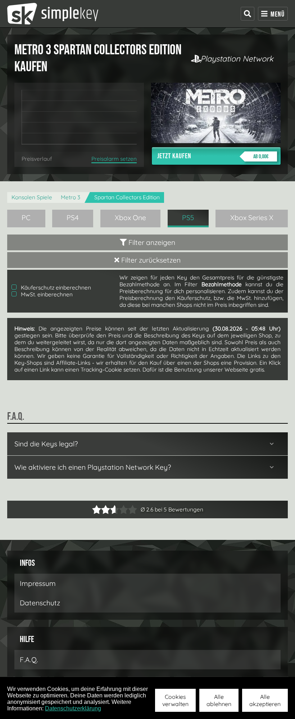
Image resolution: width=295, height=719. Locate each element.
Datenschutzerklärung (73, 708)
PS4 (73, 217)
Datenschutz (40, 603)
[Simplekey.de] (52, 13)
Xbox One (130, 217)
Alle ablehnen (218, 700)
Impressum (38, 583)
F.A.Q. (29, 659)
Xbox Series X (251, 217)
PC (26, 217)
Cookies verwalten (175, 700)
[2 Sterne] (101, 509)
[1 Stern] (96, 509)
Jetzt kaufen (212, 156)
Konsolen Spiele (32, 197)
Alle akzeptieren (265, 700)
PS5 (188, 217)
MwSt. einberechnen (46, 294)
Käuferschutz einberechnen (55, 287)
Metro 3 (70, 197)
